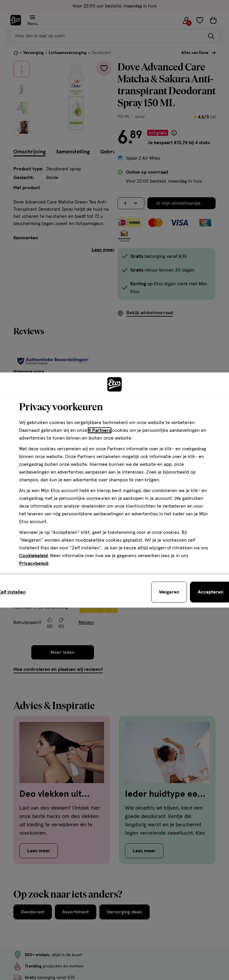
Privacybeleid (33, 563)
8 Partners (99, 430)
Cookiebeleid (33, 555)
